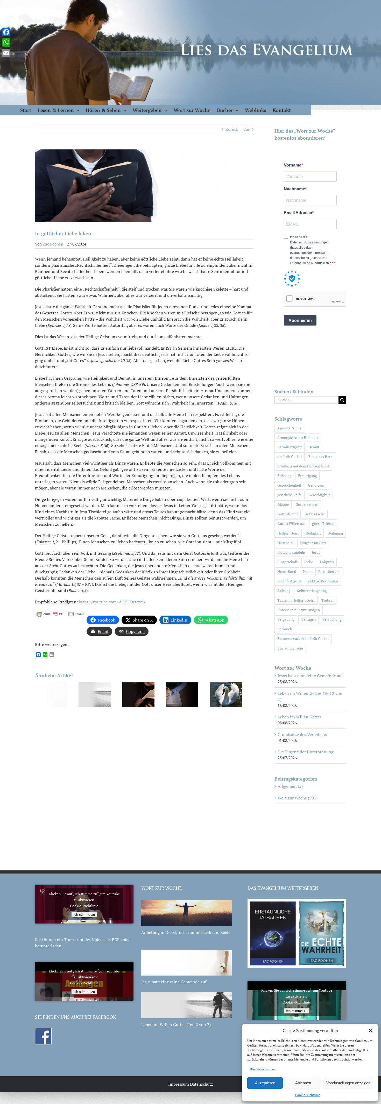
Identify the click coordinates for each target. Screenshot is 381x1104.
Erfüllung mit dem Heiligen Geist (303, 466)
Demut (313, 446)
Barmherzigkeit (289, 446)
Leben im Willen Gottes (300, 717)
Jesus (316, 552)
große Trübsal (323, 523)
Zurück (231, 129)
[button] (370, 1030)
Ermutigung (307, 475)
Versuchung (331, 619)
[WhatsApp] (6, 42)
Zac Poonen (53, 244)
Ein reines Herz (320, 456)
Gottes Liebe (315, 513)
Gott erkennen (306, 504)
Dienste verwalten (262, 1069)
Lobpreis (327, 561)
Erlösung (284, 475)
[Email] (6, 53)
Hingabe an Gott (313, 542)
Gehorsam (316, 485)
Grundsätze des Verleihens (302, 734)
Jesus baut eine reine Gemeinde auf (310, 676)
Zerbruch (284, 628)
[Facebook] (6, 32)
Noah (307, 571)
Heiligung (335, 533)
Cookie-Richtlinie (307, 1095)
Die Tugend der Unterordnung (305, 752)
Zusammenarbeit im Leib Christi (303, 638)
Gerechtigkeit (319, 494)
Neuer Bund (286, 571)
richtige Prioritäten (323, 581)
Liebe (308, 561)
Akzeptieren (265, 1083)
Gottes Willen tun (291, 523)
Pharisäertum (329, 571)
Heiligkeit (313, 533)
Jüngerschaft (287, 561)
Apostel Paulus (289, 427)
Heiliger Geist (288, 533)
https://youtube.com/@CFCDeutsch (112, 602)
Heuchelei (285, 542)
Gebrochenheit (289, 485)
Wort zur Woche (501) (298, 798)
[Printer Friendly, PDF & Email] (60, 613)
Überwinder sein (290, 648)
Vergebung (285, 619)
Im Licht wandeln (291, 552)
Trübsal (327, 600)
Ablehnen (303, 1083)
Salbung (283, 590)
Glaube (283, 504)
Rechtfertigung (289, 581)
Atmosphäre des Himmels (297, 437)
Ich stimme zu (84, 915)
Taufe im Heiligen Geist (296, 600)
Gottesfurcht (287, 513)
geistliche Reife (289, 494)
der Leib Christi (289, 456)
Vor (246, 129)
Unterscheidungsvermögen (298, 609)
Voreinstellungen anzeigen (348, 1083)
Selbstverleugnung (312, 590)
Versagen (308, 619)
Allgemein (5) (290, 786)
